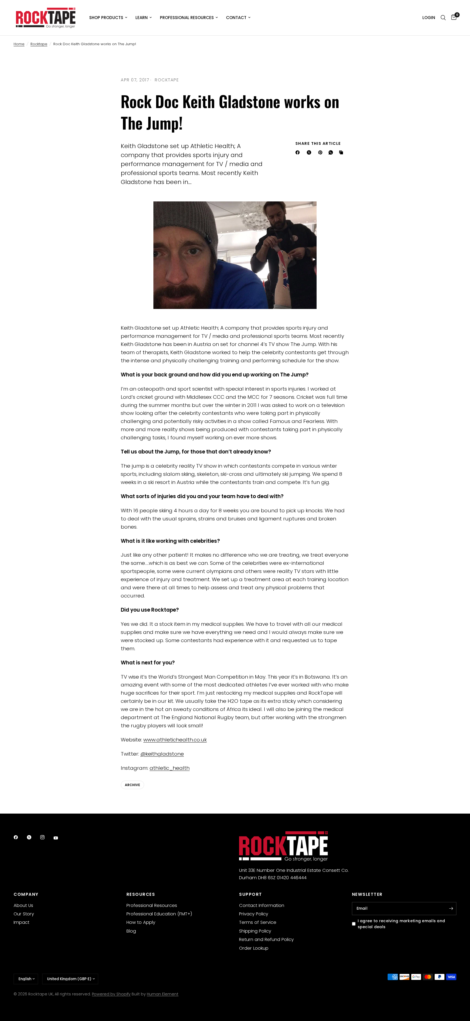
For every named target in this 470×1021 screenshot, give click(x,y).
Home (19, 44)
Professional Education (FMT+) (159, 914)
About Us (23, 905)
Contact (236, 17)
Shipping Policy (255, 931)
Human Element (162, 994)
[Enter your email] (451, 908)
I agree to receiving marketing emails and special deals (401, 924)
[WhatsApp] (332, 152)
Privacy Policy (253, 914)
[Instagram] (46, 837)
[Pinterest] (321, 152)
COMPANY (26, 894)
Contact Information (261, 905)
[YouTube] (60, 838)
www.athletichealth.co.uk (175, 739)
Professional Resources (187, 17)
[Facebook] (298, 152)
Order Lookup (253, 948)
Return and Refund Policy (266, 939)
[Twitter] (33, 837)
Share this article (318, 143)
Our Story (24, 914)
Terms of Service (257, 922)
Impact (21, 922)
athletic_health (170, 768)
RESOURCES (140, 894)
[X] (310, 152)
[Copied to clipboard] (342, 152)
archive (132, 785)
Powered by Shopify (111, 994)
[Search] (443, 17)
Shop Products (106, 17)
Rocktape (38, 44)
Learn (141, 17)
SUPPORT (250, 894)
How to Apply (140, 922)
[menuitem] (108, 18)
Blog (131, 931)
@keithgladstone (162, 754)
